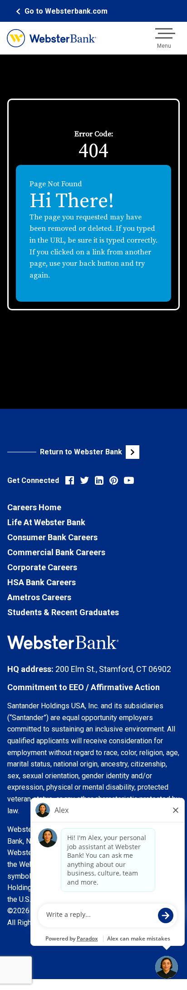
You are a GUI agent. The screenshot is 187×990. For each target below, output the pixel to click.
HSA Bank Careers (41, 582)
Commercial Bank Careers (56, 552)
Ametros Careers (39, 597)
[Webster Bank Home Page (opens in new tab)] (51, 38)
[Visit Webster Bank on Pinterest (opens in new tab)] (113, 480)
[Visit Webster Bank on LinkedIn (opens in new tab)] (99, 480)
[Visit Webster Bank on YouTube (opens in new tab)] (129, 480)
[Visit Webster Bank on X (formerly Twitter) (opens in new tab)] (84, 480)
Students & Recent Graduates (63, 612)
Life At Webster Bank (46, 522)
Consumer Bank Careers (52, 537)
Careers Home (34, 507)
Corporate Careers (42, 567)
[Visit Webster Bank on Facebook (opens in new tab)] (69, 480)
